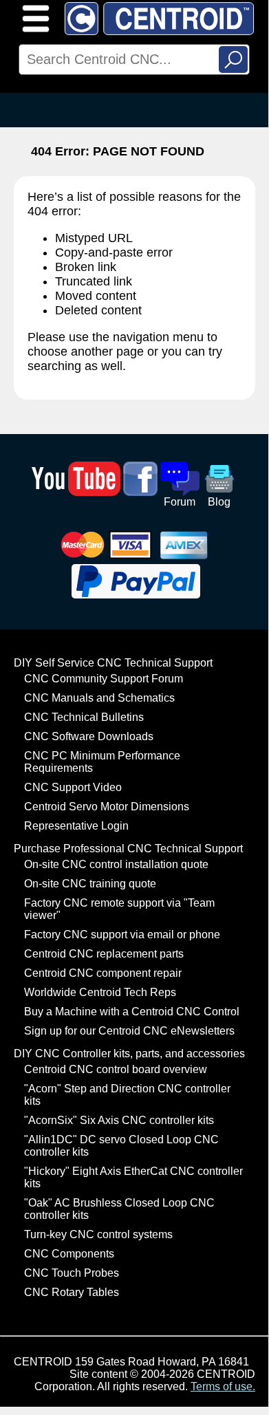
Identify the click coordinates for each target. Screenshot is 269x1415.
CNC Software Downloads (88, 736)
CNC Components (69, 1254)
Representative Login (76, 826)
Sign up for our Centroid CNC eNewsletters (129, 1031)
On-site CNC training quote (90, 883)
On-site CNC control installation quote (116, 864)
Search (233, 59)
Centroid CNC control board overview (115, 1069)
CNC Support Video (73, 787)
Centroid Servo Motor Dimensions (106, 806)
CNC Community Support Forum (103, 678)
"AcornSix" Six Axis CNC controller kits (119, 1120)
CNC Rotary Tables (71, 1292)
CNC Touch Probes (71, 1273)
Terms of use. (223, 1386)
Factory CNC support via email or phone (122, 934)
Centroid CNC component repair (103, 973)
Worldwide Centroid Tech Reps (100, 992)
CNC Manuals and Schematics (99, 698)
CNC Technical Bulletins (84, 717)
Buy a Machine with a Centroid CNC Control (131, 1011)
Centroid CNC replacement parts (104, 954)
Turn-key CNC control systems (98, 1234)
